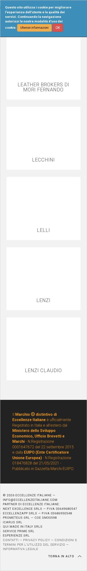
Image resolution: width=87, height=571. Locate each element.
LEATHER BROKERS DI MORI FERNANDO (43, 87)
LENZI (43, 300)
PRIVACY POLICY (36, 540)
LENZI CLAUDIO (43, 370)
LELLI (43, 230)
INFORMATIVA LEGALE (20, 549)
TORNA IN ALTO (61, 556)
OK (58, 28)
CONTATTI (11, 540)
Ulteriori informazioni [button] (34, 27)
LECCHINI (43, 159)
